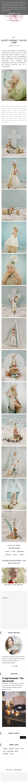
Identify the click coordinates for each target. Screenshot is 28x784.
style (4, 751)
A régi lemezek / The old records (13, 679)
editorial (5, 748)
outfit (22, 748)
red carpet (5, 753)
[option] (14, 577)
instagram (18, 769)
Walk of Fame (10, 751)
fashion (11, 753)
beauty (16, 751)
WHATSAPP (8, 554)
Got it (19, 13)
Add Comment (17, 45)
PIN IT (15, 554)
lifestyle (17, 748)
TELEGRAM (21, 551)
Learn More (11, 13)
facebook (10, 769)
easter (13, 37)
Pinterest (18, 545)
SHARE (7, 551)
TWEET (13, 551)
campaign (11, 748)
